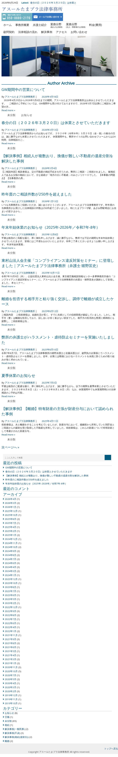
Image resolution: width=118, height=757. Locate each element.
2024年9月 (10, 551)
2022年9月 (10, 611)
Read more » (8, 110)
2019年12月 (11, 695)
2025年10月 (11, 514)
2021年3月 (10, 659)
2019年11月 (11, 699)
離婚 (7, 741)
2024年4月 (10, 567)
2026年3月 (10, 502)
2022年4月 (10, 627)
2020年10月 (11, 671)
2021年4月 (10, 655)
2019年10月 (11, 703)
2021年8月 (10, 643)
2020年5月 (10, 679)
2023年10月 (11, 583)
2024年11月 (11, 543)
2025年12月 (11, 510)
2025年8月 (10, 518)
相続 (7, 724)
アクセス (61, 32)
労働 (7, 716)
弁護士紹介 (40, 25)
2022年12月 (11, 607)
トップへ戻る (111, 748)
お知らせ (26, 115)
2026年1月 (10, 506)
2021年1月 (10, 663)
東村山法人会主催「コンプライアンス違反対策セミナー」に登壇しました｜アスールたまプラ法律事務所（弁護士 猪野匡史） (58, 263)
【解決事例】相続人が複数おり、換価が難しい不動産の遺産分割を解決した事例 (46, 475)
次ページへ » (10, 447)
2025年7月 (10, 522)
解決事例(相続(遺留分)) (17, 737)
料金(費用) (95, 25)
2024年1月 (10, 575)
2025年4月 (10, 526)
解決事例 (46, 32)
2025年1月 (10, 535)
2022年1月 (10, 631)
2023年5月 (10, 599)
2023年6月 (10, 595)
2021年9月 (10, 639)
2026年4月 (10, 498)
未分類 (11, 115)
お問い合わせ (79, 32)
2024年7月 (10, 559)
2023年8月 (10, 587)
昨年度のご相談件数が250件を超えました (37, 194)
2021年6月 (10, 647)
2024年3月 (10, 571)
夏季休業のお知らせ (18, 375)
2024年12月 (11, 539)
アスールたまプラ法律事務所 (20, 96)
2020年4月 (10, 683)
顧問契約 (8, 32)
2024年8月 (10, 555)
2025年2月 (10, 531)
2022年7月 (10, 619)
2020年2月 (10, 691)
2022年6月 (10, 623)
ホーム (7, 25)
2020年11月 (11, 667)
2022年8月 (10, 615)
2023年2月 (10, 603)
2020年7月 (10, 675)
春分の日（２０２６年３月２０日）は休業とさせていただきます (56, 122)
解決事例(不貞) (12, 733)
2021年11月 (11, 635)
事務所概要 (22, 25)
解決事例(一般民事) (15, 728)
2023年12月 (11, 579)
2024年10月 (11, 547)
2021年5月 (10, 651)
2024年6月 (10, 563)
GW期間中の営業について (23, 89)
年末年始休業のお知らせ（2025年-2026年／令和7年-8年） (51, 227)
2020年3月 (10, 687)
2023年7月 (10, 591)
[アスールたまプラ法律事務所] (32, 9)
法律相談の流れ (27, 32)
